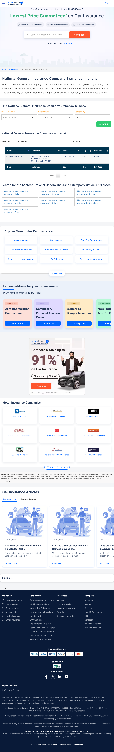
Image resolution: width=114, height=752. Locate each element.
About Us (89, 600)
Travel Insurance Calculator (42, 631)
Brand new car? (60, 43)
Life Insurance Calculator (41, 624)
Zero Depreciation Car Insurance (17, 311)
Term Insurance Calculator (41, 612)
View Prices (79, 34)
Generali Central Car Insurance (20, 435)
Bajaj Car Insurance (20, 416)
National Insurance (14, 156)
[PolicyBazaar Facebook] (46, 676)
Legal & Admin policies (95, 612)
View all (56, 273)
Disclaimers (7, 578)
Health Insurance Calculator (42, 627)
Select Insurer (8, 112)
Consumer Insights (65, 616)
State (65, 150)
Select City (80, 112)
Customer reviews (65, 604)
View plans (17, 323)
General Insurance (14, 600)
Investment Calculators (43, 600)
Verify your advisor (93, 624)
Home (4, 69)
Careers (88, 608)
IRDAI (4, 690)
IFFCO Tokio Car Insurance (19, 455)
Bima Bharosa (14, 690)
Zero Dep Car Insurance (92, 240)
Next (64, 175)
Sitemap (88, 604)
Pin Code (98, 150)
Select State (43, 112)
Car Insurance (14, 69)
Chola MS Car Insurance (56, 416)
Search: (76, 142)
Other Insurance (13, 620)
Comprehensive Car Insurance (21, 259)
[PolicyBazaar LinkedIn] (59, 676)
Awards (60, 612)
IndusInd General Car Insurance (57, 455)
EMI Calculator (36, 616)
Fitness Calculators (41, 604)
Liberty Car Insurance (93, 455)
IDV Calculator (56, 259)
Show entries (14, 141)
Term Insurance (13, 608)
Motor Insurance (21, 240)
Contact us (89, 620)
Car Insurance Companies (91, 259)
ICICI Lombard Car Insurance (93, 435)
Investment (11, 612)
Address (36, 150)
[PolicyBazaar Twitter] (53, 676)
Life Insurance (12, 604)
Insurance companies (66, 608)
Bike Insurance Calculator (41, 639)
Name (10, 150)
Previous (50, 175)
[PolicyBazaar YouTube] (66, 676)
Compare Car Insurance (21, 249)
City (84, 150)
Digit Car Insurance (93, 416)
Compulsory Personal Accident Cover (48, 313)
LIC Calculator (36, 620)
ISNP (87, 616)
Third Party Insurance (92, 249)
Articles (60, 600)
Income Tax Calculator (40, 608)
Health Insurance (13, 616)
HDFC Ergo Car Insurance (57, 435)
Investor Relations (93, 627)
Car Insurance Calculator (56, 249)
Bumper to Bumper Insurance (79, 311)
